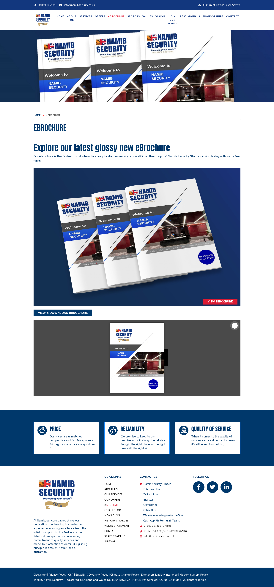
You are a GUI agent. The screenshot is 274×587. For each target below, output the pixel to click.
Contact (232, 16)
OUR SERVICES (113, 494)
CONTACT (110, 531)
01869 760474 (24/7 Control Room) (165, 531)
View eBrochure (220, 301)
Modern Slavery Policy (194, 574)
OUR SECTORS (113, 510)
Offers (100, 16)
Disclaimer (40, 574)
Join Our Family (172, 20)
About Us (72, 18)
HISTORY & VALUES (116, 520)
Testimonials (190, 16)
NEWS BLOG (112, 515)
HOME (108, 484)
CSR (70, 574)
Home (60, 16)
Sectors (133, 16)
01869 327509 (47, 5)
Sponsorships (213, 16)
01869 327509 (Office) (157, 525)
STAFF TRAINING (114, 536)
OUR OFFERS (112, 499)
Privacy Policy (57, 574)
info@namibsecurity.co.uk (79, 5)
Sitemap (110, 541)
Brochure (112, 505)
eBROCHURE (116, 16)
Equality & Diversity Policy (91, 574)
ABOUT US (111, 489)
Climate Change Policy (124, 574)
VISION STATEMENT (116, 525)
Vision (160, 16)
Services (85, 16)
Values (147, 16)
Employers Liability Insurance (159, 574)
